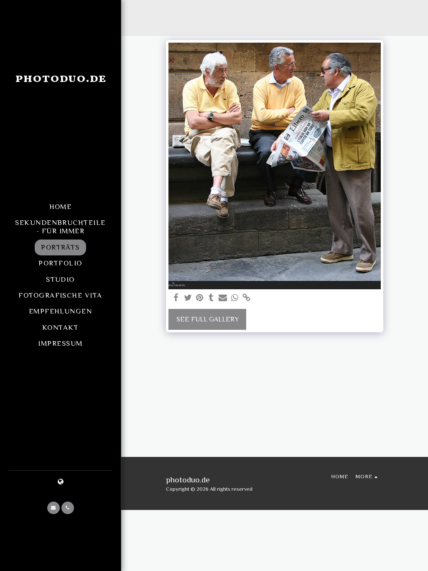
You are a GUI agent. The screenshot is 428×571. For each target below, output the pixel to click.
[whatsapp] (234, 298)
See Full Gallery (207, 319)
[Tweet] (187, 298)
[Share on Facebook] (176, 298)
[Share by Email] (223, 298)
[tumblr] (211, 298)
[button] (53, 508)
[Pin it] (199, 298)
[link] (246, 298)
